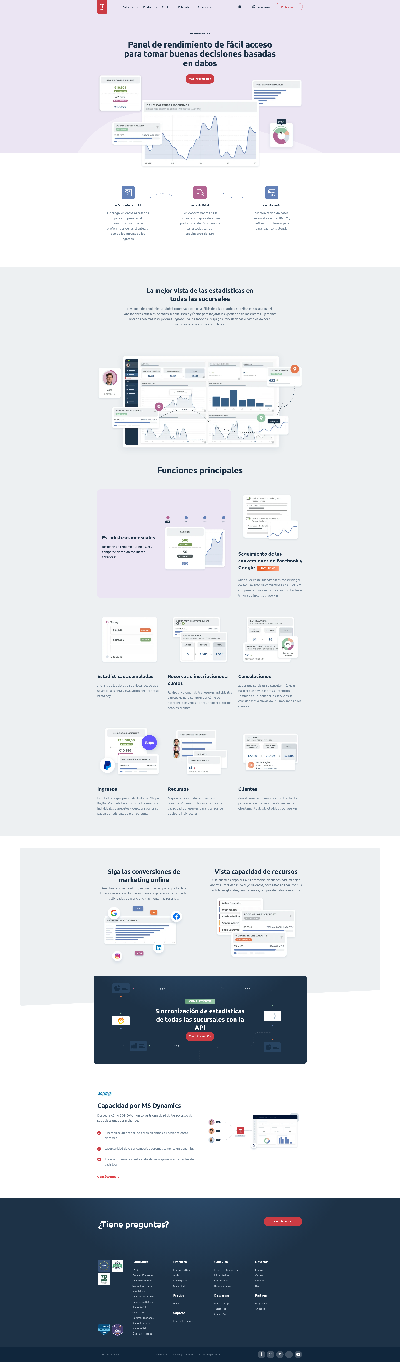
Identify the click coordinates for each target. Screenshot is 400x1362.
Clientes (259, 1280)
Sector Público (140, 1328)
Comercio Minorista (143, 1280)
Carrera (259, 1275)
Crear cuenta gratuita (226, 1270)
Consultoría (138, 1312)
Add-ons (177, 1275)
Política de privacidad (209, 1354)
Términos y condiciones (183, 1354)
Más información (200, 78)
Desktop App (221, 1303)
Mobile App (220, 1314)
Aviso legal (161, 1354)
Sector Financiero (142, 1285)
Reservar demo (222, 1285)
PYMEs (136, 1270)
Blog (257, 1285)
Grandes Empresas (142, 1275)
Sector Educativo (141, 1323)
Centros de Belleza (142, 1301)
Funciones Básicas (183, 1270)
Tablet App (220, 1308)
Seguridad (179, 1285)
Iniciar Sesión (221, 1275)
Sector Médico (140, 1307)
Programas (261, 1303)
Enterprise (184, 6)
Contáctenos (106, 1176)
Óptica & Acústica (142, 1333)
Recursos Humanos (143, 1317)
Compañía (260, 1270)
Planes (177, 1303)
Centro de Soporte (183, 1320)
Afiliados (260, 1308)
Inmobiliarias (139, 1291)
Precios (166, 6)
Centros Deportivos (143, 1296)
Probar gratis (288, 6)
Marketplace (180, 1280)
